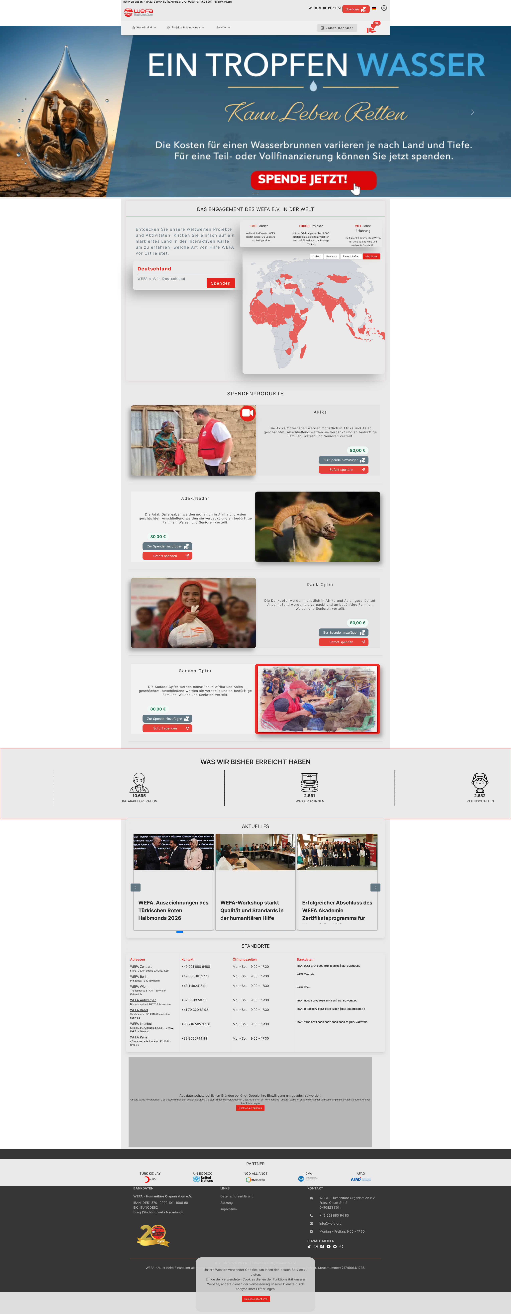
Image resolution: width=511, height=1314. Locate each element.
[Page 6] (231, 932)
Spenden (352, 9)
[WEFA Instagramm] (315, 8)
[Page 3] (200, 932)
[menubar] (179, 28)
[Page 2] (190, 932)
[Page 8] (252, 932)
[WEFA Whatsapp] (341, 1246)
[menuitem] (142, 27)
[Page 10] (273, 932)
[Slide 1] (255, 193)
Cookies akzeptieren (250, 1107)
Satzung (226, 1203)
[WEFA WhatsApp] (339, 8)
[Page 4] (211, 932)
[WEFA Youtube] (324, 8)
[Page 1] (179, 932)
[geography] (293, 337)
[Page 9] (262, 932)
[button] (38, 112)
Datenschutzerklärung (237, 1196)
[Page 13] (304, 932)
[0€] (376, 29)
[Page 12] (294, 932)
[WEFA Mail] (334, 8)
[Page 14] (314, 932)
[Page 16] (335, 932)
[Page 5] (221, 932)
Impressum (228, 1209)
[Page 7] (242, 932)
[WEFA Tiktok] (310, 8)
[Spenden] (221, 278)
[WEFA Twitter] (329, 8)
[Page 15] (325, 932)
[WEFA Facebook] (320, 8)
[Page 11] (283, 932)
